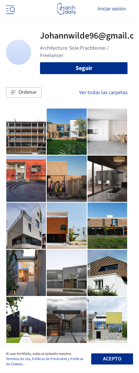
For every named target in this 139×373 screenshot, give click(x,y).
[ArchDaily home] (66, 9)
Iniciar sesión (111, 8)
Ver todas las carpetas (103, 92)
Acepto (112, 359)
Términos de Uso (18, 359)
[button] (24, 92)
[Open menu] (9, 9)
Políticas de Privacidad (49, 359)
